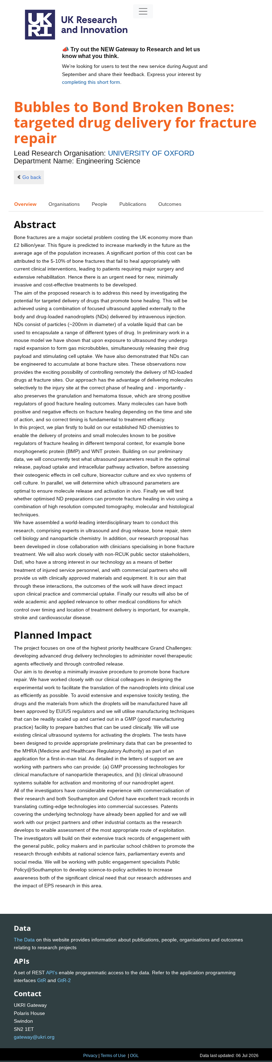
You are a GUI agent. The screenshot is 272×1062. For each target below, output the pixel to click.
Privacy (90, 1055)
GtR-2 (64, 980)
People (99, 204)
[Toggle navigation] (143, 11)
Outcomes (169, 204)
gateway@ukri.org (34, 1037)
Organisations (64, 204)
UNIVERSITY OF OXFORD (151, 153)
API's (51, 972)
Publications (132, 204)
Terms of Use (113, 1055)
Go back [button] (31, 177)
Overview (25, 204)
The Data (24, 939)
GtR (41, 980)
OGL (134, 1055)
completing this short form (91, 82)
